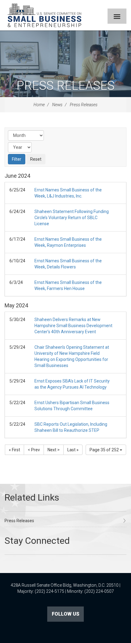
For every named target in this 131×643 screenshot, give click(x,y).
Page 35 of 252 (105, 449)
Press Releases (65, 86)
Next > (54, 449)
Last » (73, 449)
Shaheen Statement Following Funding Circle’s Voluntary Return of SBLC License (71, 217)
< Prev (34, 449)
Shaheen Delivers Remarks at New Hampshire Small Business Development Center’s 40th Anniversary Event (73, 325)
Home (39, 104)
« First (14, 449)
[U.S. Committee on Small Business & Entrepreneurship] (44, 15)
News (57, 104)
